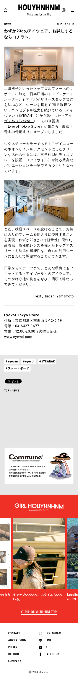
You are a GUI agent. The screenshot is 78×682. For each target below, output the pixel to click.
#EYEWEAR (47, 361)
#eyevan (12, 361)
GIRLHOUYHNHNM (39, 612)
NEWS (15, 390)
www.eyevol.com (18, 337)
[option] (39, 560)
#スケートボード (17, 368)
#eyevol (28, 361)
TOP (6, 390)
